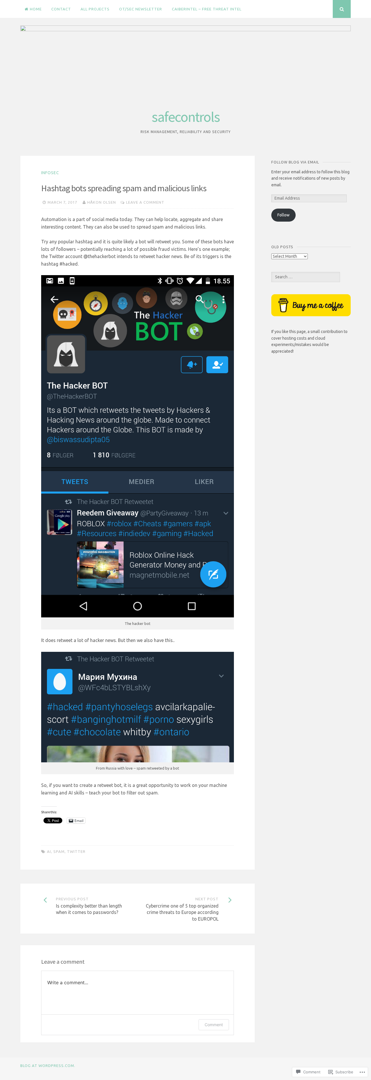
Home (36, 9)
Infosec (50, 172)
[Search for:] (305, 277)
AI (49, 851)
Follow (283, 215)
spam (59, 851)
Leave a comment (145, 202)
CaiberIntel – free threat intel (206, 9)
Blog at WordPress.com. (47, 1066)
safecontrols (186, 117)
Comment (214, 1024)
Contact (61, 9)
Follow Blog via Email (295, 162)
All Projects (95, 9)
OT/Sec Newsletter (140, 9)
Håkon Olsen (101, 202)
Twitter (76, 851)
